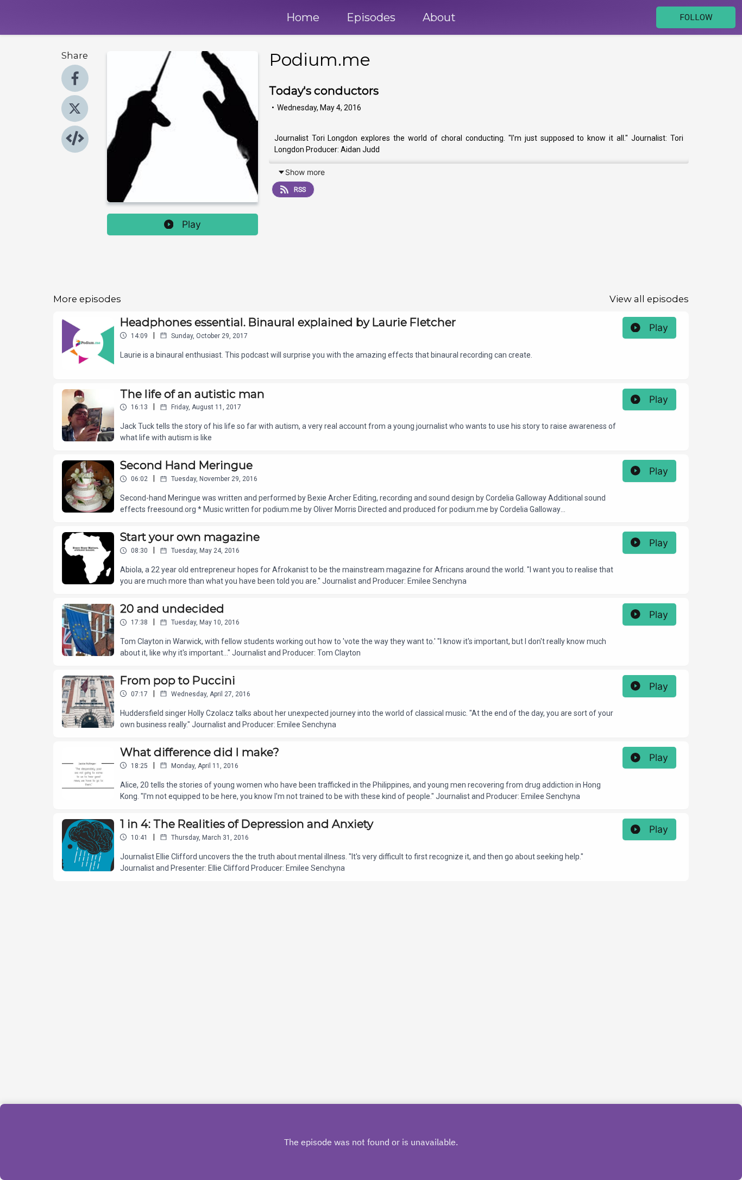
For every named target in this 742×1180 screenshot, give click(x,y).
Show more (305, 172)
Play (191, 224)
